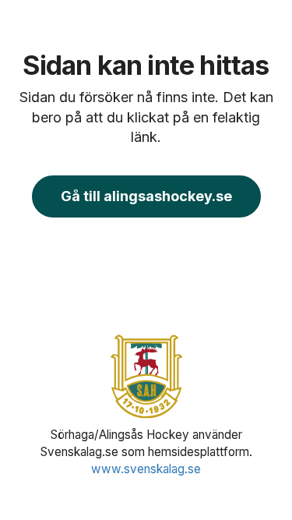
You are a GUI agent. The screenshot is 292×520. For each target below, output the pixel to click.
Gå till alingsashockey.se (146, 196)
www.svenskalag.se (146, 469)
